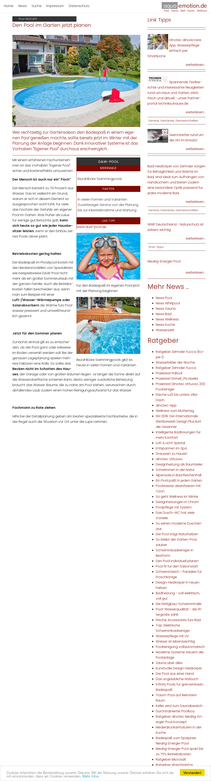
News (22, 6)
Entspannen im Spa (171, 448)
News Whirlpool (168, 303)
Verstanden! (192, 772)
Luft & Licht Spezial (170, 443)
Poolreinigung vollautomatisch (180, 646)
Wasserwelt (165, 330)
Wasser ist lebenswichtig (175, 641)
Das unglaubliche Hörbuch (177, 679)
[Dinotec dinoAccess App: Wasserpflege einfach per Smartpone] (158, 41)
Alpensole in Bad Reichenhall (178, 475)
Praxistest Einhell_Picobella (177, 378)
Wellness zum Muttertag (175, 410)
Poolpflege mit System (174, 507)
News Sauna (166, 308)
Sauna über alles (169, 662)
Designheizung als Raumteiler (179, 464)
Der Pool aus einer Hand (175, 673)
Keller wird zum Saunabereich (179, 705)
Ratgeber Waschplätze (174, 764)
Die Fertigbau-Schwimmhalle (179, 603)
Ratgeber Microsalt (171, 759)
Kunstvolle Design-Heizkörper (179, 668)
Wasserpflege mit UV (172, 636)
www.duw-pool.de (91, 226)
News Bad (163, 314)
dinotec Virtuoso (169, 459)
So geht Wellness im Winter (177, 496)
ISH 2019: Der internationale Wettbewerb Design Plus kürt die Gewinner (178, 421)
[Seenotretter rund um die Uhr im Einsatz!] (158, 135)
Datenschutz (79, 6)
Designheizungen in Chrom (177, 502)
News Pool (164, 297)
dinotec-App (166, 405)
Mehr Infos (90, 776)
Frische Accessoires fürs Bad (178, 620)
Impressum (55, 6)
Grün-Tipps (156, 247)
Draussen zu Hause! (171, 453)
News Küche (165, 324)
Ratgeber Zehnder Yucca (176, 367)
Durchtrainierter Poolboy (175, 711)
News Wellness (167, 319)
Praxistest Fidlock (169, 373)
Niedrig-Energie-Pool (164, 261)
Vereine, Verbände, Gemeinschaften (173, 121)
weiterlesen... (196, 64)
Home (8, 6)
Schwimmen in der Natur (175, 469)
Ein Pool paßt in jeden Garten (179, 480)
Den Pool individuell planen (177, 561)
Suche (37, 6)
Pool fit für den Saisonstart (177, 566)
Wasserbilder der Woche (175, 362)
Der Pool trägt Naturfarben (177, 534)
